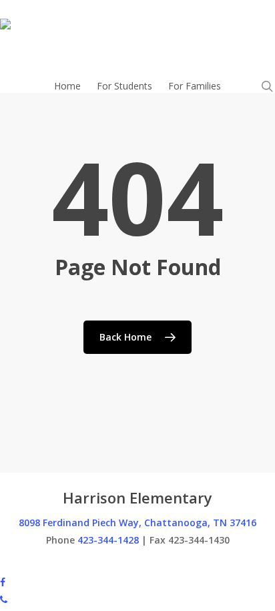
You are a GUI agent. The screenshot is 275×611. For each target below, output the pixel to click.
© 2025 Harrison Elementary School (77, 564)
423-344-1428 (108, 540)
